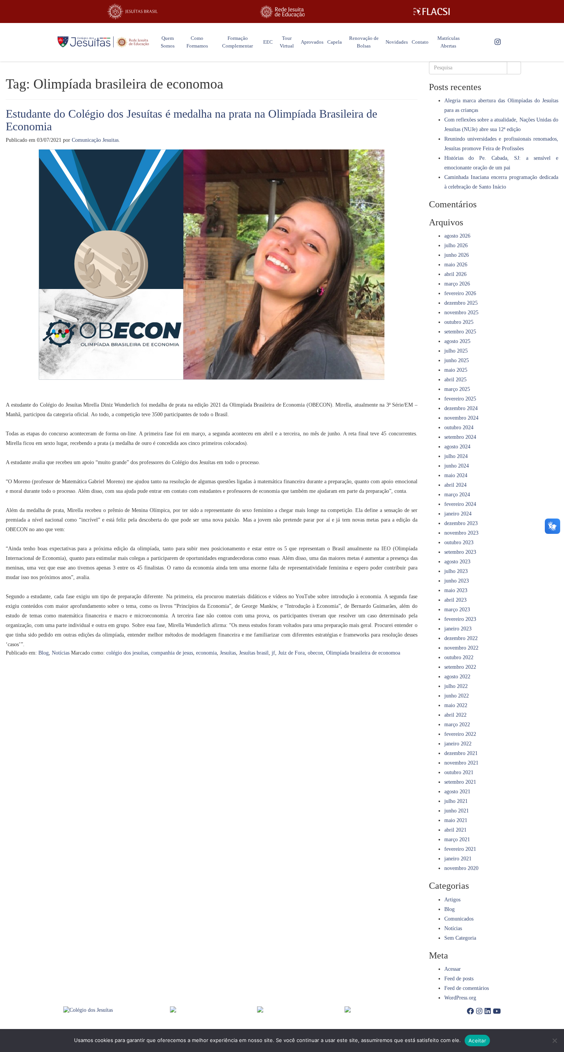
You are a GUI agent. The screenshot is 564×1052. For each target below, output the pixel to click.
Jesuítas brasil (254, 653)
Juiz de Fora (291, 653)
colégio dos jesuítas (127, 653)
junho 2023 (456, 581)
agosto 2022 (457, 676)
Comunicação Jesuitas (95, 140)
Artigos (452, 900)
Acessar (452, 969)
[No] (554, 1040)
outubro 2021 (458, 772)
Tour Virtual (287, 42)
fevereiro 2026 (460, 293)
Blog (43, 653)
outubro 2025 (458, 322)
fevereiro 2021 (460, 849)
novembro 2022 (461, 648)
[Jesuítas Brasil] (132, 11)
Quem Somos (168, 42)
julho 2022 (456, 686)
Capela (334, 42)
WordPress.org (460, 998)
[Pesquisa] (514, 67)
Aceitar (477, 1040)
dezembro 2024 (461, 408)
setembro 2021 (460, 782)
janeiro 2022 (458, 744)
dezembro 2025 (461, 303)
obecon (315, 653)
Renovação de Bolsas (364, 42)
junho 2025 (456, 360)
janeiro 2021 (458, 859)
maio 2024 (455, 475)
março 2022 (457, 724)
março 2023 (457, 609)
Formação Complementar (237, 42)
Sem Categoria (460, 938)
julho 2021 (456, 801)
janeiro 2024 (458, 514)
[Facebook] (470, 1011)
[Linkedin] (488, 1011)
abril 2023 (455, 600)
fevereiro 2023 (460, 619)
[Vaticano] (388, 1009)
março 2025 (457, 389)
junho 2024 (456, 466)
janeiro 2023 (458, 629)
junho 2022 (456, 696)
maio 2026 (455, 265)
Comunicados (458, 919)
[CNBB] (301, 1009)
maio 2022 (455, 705)
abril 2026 (455, 274)
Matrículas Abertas (448, 42)
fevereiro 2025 (460, 399)
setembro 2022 (460, 667)
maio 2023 (455, 590)
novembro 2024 (461, 418)
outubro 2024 (458, 427)
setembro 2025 (460, 332)
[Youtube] (497, 1011)
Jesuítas (228, 653)
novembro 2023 (461, 533)
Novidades (397, 42)
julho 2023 (456, 571)
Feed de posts (458, 978)
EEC (268, 42)
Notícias (60, 653)
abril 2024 (455, 485)
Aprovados (312, 42)
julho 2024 (456, 456)
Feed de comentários (466, 988)
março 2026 (457, 284)
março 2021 (457, 839)
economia (206, 653)
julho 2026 (456, 245)
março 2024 (457, 494)
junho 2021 (456, 811)
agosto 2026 (457, 236)
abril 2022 (455, 715)
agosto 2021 (457, 791)
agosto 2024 (457, 447)
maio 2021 (455, 820)
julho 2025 (456, 351)
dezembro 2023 (461, 523)
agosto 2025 (457, 341)
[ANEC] (213, 1009)
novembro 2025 (461, 312)
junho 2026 (456, 255)
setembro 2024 (460, 437)
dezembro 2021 (461, 753)
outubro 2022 (458, 657)
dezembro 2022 (461, 638)
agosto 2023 (457, 562)
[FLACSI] (431, 11)
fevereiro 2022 (460, 734)
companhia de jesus (172, 653)
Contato (420, 42)
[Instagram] (498, 42)
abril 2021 (455, 830)
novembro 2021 (461, 763)
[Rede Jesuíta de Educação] (282, 11)
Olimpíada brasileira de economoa (363, 653)
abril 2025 (455, 379)
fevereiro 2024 (460, 504)
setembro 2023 (460, 552)
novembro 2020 (461, 868)
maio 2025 (455, 370)
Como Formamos (197, 42)
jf (273, 653)
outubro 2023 (458, 542)
